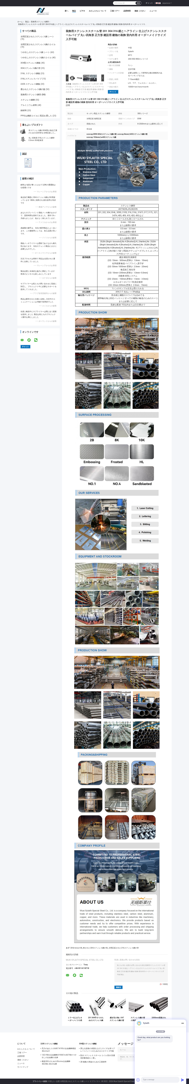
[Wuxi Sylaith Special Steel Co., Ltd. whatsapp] (30, 340)
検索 (138, 3)
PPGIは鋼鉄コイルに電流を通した (36, 115)
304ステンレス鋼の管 (30, 68)
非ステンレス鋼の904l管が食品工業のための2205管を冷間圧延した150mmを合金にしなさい (43, 132)
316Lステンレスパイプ (31, 78)
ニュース (153, 11)
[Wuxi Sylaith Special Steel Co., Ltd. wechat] (37, 340)
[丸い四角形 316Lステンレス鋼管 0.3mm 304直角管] (23, 139)
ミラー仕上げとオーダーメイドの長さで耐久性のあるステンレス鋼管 (75, 1019)
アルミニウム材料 (29, 105)
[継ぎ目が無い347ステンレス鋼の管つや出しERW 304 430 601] (117, 1006)
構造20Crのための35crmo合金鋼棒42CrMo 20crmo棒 (56, 1062)
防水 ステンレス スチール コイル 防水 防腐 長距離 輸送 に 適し (97, 1056)
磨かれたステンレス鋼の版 (33, 89)
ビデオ (82, 11)
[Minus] (182, 1023)
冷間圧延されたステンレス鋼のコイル (38, 44)
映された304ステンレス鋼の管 (95, 948)
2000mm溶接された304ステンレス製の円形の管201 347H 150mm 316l (158, 1019)
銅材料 (24, 110)
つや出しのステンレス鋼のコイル (36, 57)
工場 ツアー (115, 11)
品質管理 (127, 11)
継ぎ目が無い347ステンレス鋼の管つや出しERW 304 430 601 (117, 1019)
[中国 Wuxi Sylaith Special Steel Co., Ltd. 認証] (28, 163)
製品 (74, 11)
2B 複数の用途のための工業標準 (93, 1062)
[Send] (183, 1080)
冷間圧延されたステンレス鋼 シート (37, 36)
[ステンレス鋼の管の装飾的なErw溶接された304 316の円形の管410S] (138, 1006)
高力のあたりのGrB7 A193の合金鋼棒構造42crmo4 (59, 1049)
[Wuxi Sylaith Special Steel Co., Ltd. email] (24, 340)
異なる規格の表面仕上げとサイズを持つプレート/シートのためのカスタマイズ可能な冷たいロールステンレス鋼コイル (97, 1050)
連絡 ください (140, 11)
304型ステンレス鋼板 (30, 63)
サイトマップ (22, 1067)
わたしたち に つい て (97, 11)
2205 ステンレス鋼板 (30, 84)
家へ (66, 11)
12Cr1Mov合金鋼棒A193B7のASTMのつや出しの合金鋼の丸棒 (59, 1056)
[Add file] (138, 1080)
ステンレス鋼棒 (28, 100)
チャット (149, 3)
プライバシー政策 (40, 1081)
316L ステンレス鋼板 (30, 73)
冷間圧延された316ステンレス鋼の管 (124, 948)
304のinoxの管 (76, 948)
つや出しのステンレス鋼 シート (35, 52)
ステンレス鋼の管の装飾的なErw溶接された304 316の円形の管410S (138, 1019)
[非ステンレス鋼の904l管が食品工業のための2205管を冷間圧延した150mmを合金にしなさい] (23, 132)
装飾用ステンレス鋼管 (40, 22)
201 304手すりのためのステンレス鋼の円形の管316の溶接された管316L (96, 1019)
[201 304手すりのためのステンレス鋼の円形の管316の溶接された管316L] (96, 1006)
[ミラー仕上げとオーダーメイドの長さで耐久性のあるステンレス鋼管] (75, 1006)
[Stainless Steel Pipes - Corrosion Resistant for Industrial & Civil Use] (80, 58)
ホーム (20, 22)
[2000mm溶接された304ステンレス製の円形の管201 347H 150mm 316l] (159, 1006)
